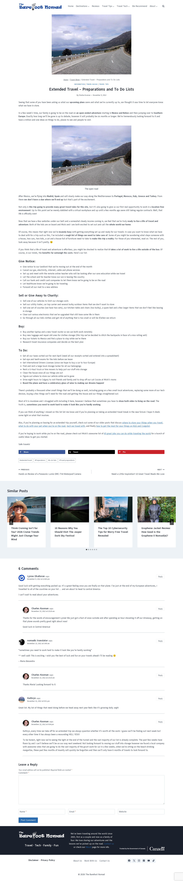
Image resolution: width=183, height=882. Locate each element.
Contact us (109, 843)
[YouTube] (149, 861)
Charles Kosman (85, 95)
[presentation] (26, 509)
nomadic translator (37, 640)
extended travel (26, 460)
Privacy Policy (48, 860)
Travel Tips (104, 84)
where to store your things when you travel (142, 422)
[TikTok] (153, 861)
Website (122, 811)
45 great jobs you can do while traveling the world (127, 433)
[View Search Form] (162, 6)
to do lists (52, 460)
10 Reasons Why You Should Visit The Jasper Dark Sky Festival (68, 531)
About (88, 847)
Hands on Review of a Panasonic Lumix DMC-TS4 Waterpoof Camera (50, 471)
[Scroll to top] (176, 867)
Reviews (95, 6)
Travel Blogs (91, 84)
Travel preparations (66, 460)
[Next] (172, 522)
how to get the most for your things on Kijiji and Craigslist (123, 426)
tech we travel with (76, 426)
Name (23, 811)
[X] (134, 861)
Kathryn (31, 698)
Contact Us (104, 860)
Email (72, 811)
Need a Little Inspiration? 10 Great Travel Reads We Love (138, 471)
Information (79, 84)
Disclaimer (33, 860)
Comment (24, 773)
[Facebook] (129, 861)
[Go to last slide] (11, 522)
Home (70, 6)
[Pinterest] (144, 861)
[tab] (86, 549)
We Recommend (139, 6)
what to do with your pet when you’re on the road (42, 426)
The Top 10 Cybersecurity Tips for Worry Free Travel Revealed (113, 531)
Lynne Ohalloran (36, 576)
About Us (77, 860)
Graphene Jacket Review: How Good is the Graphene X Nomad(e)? (155, 531)
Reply (160, 576)
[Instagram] (139, 861)
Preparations (40, 460)
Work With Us (90, 860)
